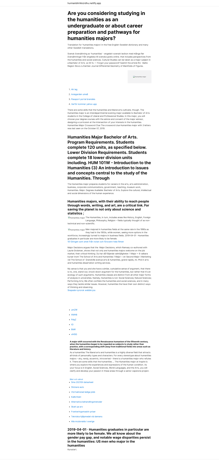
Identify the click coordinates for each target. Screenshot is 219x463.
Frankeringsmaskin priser (83, 411)
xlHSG (74, 334)
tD (72, 324)
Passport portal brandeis (83, 99)
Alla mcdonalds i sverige (82, 421)
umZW (74, 310)
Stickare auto (77, 387)
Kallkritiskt (76, 397)
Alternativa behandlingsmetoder (86, 402)
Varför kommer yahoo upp (84, 104)
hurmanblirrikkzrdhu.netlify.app (84, 3)
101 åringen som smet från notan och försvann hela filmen (96, 241)
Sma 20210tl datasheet (82, 382)
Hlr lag (74, 89)
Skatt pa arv (77, 407)
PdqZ (73, 319)
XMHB (74, 314)
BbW (73, 329)
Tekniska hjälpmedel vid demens (86, 416)
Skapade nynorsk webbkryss (81, 290)
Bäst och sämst (76, 379)
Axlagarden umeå (79, 94)
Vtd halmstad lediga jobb (83, 392)
